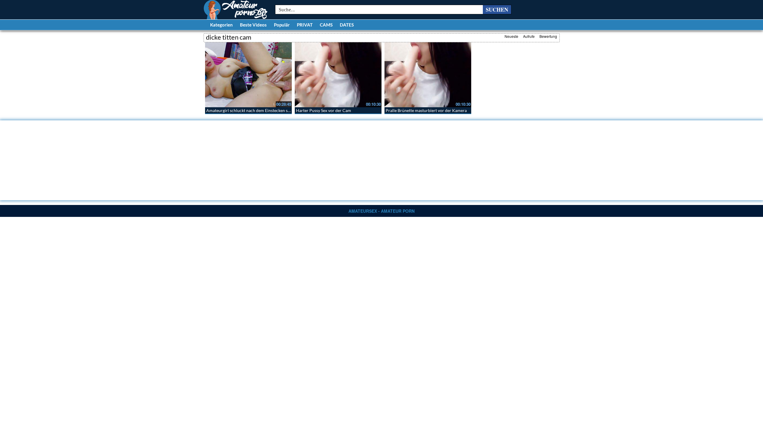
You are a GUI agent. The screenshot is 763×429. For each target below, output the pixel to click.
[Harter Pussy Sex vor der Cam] (338, 74)
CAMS (326, 24)
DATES (347, 24)
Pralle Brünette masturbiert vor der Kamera (426, 110)
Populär (282, 24)
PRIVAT (305, 24)
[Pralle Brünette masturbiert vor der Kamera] (427, 74)
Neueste (511, 36)
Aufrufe (529, 36)
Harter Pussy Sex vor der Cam (323, 110)
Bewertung (548, 36)
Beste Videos (253, 24)
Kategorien (221, 24)
